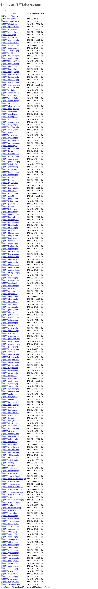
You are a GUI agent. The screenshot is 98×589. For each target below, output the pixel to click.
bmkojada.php (13, 69)
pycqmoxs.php (13, 336)
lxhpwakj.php (13, 254)
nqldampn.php (13, 286)
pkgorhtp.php (13, 312)
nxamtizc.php (13, 291)
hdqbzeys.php (13, 172)
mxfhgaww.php (14, 272)
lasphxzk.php (13, 246)
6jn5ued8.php (13, 27)
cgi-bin (13, 19)
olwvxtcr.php (13, 299)
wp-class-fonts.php (15, 484)
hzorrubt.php (13, 177)
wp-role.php (12, 510)
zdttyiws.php (13, 566)
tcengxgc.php (13, 397)
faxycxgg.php (13, 148)
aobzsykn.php (13, 45)
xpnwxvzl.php (13, 545)
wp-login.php (13, 505)
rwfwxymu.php (14, 378)
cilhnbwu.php (13, 87)
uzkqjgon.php (13, 452)
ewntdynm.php (14, 143)
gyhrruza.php (13, 167)
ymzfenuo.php (13, 558)
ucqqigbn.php (13, 428)
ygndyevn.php (13, 555)
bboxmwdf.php (14, 61)
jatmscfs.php (13, 193)
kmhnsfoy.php (13, 238)
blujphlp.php (13, 66)
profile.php (12, 325)
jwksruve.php (13, 209)
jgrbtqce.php (13, 201)
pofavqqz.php (13, 315)
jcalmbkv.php (13, 196)
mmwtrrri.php (13, 267)
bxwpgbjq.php (13, 82)
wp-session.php (14, 513)
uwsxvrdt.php (13, 450)
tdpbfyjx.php (13, 399)
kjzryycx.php (13, 228)
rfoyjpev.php (13, 368)
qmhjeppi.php (13, 360)
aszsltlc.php (12, 53)
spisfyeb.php (13, 381)
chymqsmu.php (14, 85)
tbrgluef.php (12, 394)
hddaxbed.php (13, 169)
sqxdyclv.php (13, 383)
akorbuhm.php (13, 40)
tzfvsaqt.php (12, 418)
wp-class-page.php (15, 489)
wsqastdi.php (13, 516)
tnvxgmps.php (13, 405)
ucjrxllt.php (12, 426)
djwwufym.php (14, 106)
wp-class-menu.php (15, 487)
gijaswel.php (13, 159)
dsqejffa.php (13, 114)
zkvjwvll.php (13, 576)
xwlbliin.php (13, 550)
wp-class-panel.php (15, 492)
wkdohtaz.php (13, 468)
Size (42, 13)
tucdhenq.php (13, 413)
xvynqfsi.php (13, 547)
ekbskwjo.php (13, 122)
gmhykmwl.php (14, 161)
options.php (12, 304)
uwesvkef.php (13, 447)
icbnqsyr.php (13, 180)
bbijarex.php (13, 58)
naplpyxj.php (13, 278)
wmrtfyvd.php (13, 471)
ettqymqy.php (13, 135)
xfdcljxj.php (12, 531)
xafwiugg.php (13, 526)
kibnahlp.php (13, 225)
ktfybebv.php (13, 243)
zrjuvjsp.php (13, 579)
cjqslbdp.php (13, 90)
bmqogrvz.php (13, 72)
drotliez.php (12, 111)
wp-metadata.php (14, 508)
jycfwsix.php (13, 212)
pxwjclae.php (13, 333)
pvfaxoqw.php (13, 331)
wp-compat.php (14, 502)
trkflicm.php (12, 407)
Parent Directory (12, 16)
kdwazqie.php (13, 217)
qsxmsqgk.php (13, 362)
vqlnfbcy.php (13, 460)
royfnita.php (12, 376)
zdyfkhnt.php (13, 568)
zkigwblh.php (13, 574)
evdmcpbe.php (13, 140)
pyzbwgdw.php (14, 344)
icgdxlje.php (13, 183)
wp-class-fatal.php (15, 481)
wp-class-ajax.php (15, 473)
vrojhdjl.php (12, 463)
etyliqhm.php (13, 138)
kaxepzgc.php (13, 214)
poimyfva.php (13, 317)
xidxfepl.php (13, 542)
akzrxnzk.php (13, 43)
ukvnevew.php (13, 436)
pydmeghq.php (14, 339)
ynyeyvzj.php (13, 561)
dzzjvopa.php (13, 117)
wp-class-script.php (15, 497)
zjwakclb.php (13, 571)
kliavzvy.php (13, 230)
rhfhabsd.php (13, 370)
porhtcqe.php (13, 323)
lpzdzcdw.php (13, 251)
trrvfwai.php (13, 410)
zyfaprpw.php (13, 582)
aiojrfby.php (12, 37)
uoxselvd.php (13, 442)
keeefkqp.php (13, 220)
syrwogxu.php (13, 389)
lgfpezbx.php (13, 249)
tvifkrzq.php (12, 415)
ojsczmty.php (13, 296)
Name (13, 13)
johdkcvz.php (13, 204)
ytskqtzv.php (13, 563)
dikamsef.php (13, 103)
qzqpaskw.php (13, 365)
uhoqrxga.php (13, 434)
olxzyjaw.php (13, 302)
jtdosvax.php (13, 206)
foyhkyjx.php (13, 151)
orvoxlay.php (13, 307)
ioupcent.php (13, 188)
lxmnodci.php (13, 257)
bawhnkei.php (13, 56)
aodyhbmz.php (13, 48)
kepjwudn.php (13, 222)
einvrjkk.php (13, 119)
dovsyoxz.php (13, 109)
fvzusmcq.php (13, 154)
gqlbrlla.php (12, 164)
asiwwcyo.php (13, 50)
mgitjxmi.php (13, 262)
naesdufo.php (13, 275)
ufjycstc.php (12, 431)
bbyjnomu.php (13, 64)
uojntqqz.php (13, 439)
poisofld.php (13, 320)
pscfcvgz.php (13, 328)
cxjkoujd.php (13, 98)
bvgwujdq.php (13, 80)
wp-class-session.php (16, 500)
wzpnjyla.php (13, 524)
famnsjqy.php (13, 146)
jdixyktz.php (13, 198)
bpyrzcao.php (13, 74)
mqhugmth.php (14, 270)
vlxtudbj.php (13, 457)
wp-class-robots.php (15, 494)
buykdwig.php (13, 77)
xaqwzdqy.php (13, 529)
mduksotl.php (13, 259)
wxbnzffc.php (13, 521)
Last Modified (33, 13)
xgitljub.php (12, 534)
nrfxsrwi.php (13, 288)
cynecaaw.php (13, 101)
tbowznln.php (13, 391)
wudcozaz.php (13, 518)
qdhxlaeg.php (13, 352)
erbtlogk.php (13, 130)
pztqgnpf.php (13, 346)
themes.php (12, 402)
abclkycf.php (13, 29)
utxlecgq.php (13, 444)
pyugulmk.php (13, 341)
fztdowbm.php (13, 156)
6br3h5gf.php (13, 24)
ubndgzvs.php (13, 420)
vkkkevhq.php (13, 455)
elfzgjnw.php (13, 124)
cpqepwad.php (13, 93)
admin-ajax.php (14, 32)
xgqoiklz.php (13, 537)
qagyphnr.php (13, 349)
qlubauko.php (13, 354)
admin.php (12, 35)
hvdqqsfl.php (13, 175)
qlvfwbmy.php (13, 357)
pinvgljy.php (13, 309)
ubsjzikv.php (13, 423)
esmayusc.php (13, 132)
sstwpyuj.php (13, 386)
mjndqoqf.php (13, 265)
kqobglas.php (13, 241)
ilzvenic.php (12, 185)
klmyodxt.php (13, 233)
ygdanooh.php (13, 553)
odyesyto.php (13, 294)
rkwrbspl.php (13, 373)
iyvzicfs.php (12, 191)
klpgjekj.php (13, 235)
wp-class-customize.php (17, 479)
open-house (14, 21)
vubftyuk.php (13, 465)
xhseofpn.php (13, 539)
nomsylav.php (13, 280)
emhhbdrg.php (13, 127)
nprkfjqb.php (13, 283)
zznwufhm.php (14, 584)
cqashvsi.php (13, 95)
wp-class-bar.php (14, 476)
